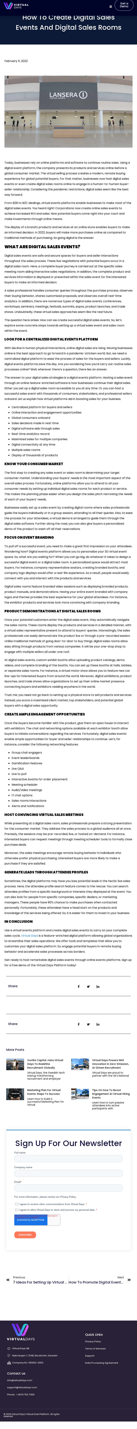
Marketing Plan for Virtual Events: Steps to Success (44, 1092)
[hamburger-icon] (111, 7)
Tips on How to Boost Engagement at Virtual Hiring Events (111, 1093)
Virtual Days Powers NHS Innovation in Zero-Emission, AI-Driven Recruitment (110, 1063)
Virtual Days (29, 936)
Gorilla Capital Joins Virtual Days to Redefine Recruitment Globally (45, 1063)
